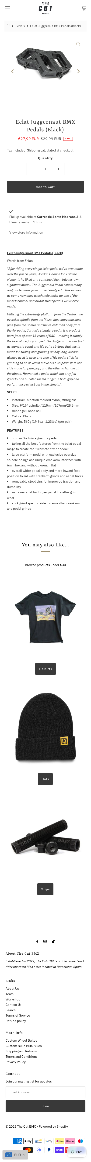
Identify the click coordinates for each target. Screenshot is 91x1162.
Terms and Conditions (22, 1056)
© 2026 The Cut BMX (21, 1126)
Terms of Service (18, 1015)
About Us (12, 988)
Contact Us (13, 1004)
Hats (45, 779)
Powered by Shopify (53, 1126)
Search (11, 1010)
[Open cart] (84, 8)
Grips (45, 889)
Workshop (13, 999)
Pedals (20, 26)
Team (10, 994)
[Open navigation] (7, 8)
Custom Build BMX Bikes (24, 1045)
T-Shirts (45, 669)
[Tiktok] (53, 941)
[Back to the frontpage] (9, 26)
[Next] (78, 71)
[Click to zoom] (78, 44)
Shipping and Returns (21, 1051)
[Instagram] (45, 941)
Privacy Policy (16, 1062)
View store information (26, 232)
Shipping (33, 150)
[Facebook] (37, 941)
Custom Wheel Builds (21, 1040)
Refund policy (16, 1020)
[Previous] (13, 71)
